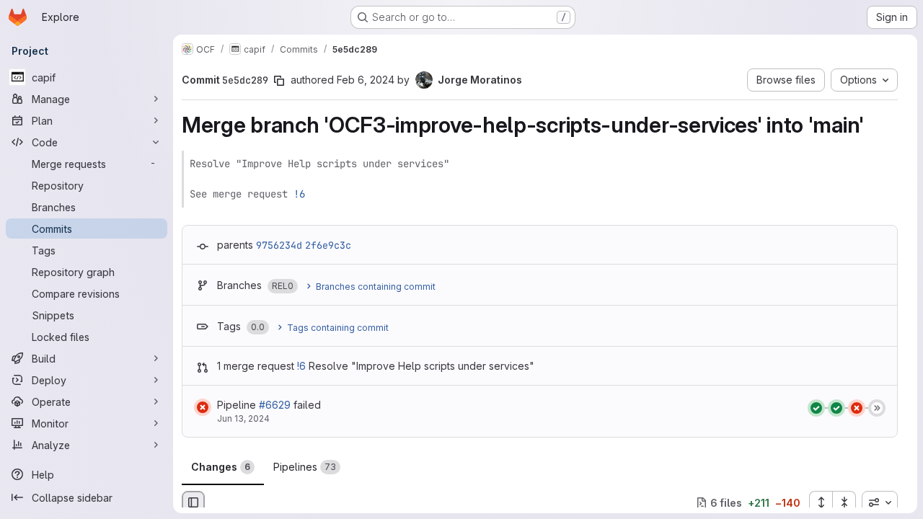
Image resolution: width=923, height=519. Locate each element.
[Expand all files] (820, 502)
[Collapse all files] (844, 502)
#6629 (275, 405)
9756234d (279, 245)
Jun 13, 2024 (243, 418)
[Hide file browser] (193, 502)
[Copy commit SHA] (279, 80)
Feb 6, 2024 (365, 80)
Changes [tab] (220, 467)
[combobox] (880, 502)
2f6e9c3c (328, 245)
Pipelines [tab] (304, 467)
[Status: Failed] (202, 407)
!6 (299, 193)
